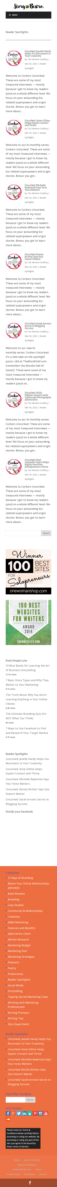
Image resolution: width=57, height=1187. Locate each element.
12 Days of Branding (20, 878)
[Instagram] (40, 1114)
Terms (38, 1169)
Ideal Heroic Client (19, 933)
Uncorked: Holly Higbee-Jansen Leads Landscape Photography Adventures (38, 396)
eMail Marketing (18, 922)
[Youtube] (46, 1114)
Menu (15, 15)
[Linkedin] (24, 1114)
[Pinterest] (35, 1114)
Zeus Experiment (18, 1024)
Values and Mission (27, 1164)
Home (17, 1160)
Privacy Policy (13, 1174)
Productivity (15, 974)
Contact (43, 1174)
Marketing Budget (19, 945)
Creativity (14, 916)
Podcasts (13, 962)
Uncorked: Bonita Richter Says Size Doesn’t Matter (34, 256)
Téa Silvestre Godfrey (37, 59)
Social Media (15, 985)
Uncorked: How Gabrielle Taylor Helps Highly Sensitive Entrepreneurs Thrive (37, 463)
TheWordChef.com (21, 1169)
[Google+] (13, 1114)
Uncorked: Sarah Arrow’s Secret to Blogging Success (38, 326)
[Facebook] (8, 1114)
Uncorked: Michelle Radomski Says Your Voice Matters (36, 187)
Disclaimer (29, 1174)
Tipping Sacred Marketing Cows (28, 996)
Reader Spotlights (19, 979)
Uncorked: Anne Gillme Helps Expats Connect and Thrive (37, 123)
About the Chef (32, 1160)
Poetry (12, 968)
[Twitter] (19, 1114)
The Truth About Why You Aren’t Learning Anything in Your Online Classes (26, 699)
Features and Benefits (21, 928)
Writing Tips (16, 1018)
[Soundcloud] (8, 1120)
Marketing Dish (17, 951)
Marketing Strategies (21, 956)
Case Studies (16, 905)
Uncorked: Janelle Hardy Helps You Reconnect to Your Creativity (38, 53)
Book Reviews (16, 893)
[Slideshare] (29, 1114)
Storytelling (15, 991)
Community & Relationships (25, 911)
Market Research (18, 939)
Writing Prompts (18, 1012)
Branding (13, 899)
